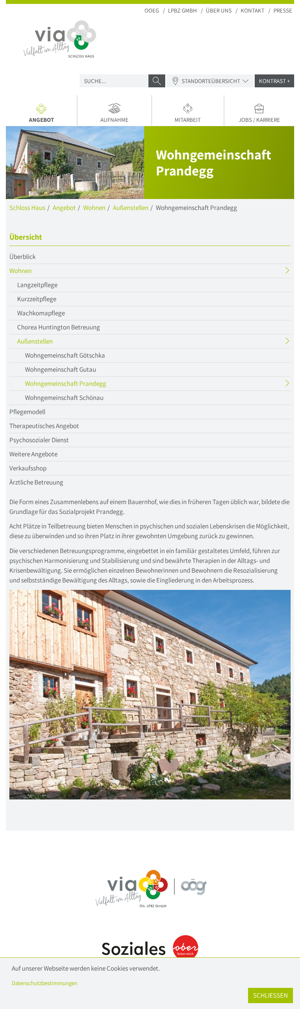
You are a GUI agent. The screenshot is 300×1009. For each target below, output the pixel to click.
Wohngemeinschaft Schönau (64, 397)
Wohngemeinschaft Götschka (65, 355)
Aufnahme (114, 119)
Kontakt (252, 10)
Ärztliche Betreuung (36, 482)
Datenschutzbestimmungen (44, 983)
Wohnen (94, 207)
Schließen (270, 995)
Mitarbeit (188, 119)
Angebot (53, 121)
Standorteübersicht (210, 81)
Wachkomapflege (41, 313)
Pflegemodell (27, 411)
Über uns (219, 10)
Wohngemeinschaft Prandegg (81, 385)
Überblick (22, 256)
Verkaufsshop (27, 468)
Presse (282, 10)
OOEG (152, 10)
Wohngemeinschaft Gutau (60, 369)
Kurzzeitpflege (36, 299)
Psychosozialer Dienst (39, 440)
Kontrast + (274, 81)
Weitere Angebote (33, 454)
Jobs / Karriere (259, 119)
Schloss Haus (27, 207)
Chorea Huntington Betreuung (58, 327)
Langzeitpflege (37, 284)
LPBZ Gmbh (182, 10)
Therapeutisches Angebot (44, 425)
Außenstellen (130, 207)
